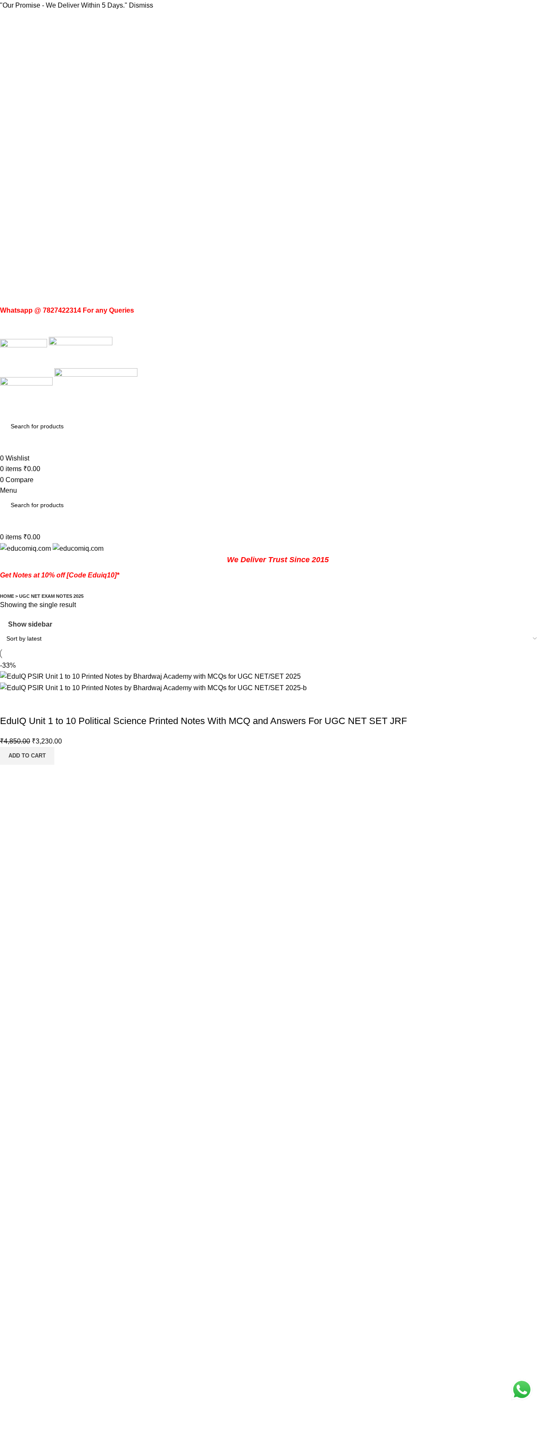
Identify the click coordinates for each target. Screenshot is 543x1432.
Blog (7, 1408)
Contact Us (17, 1392)
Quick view (33, 704)
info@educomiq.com (52, 1349)
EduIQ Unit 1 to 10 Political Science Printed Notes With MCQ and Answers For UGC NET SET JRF (203, 721)
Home (7, 596)
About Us (14, 1377)
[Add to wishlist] (56, 704)
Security (12, 1424)
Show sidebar (30, 624)
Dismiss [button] (141, 5)
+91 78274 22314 (65, 1331)
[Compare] (10, 704)
